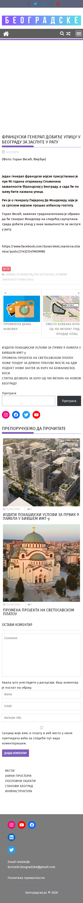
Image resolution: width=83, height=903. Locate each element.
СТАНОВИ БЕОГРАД (19, 786)
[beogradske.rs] (6, 33)
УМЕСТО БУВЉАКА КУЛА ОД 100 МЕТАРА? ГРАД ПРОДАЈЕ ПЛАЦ (63, 329)
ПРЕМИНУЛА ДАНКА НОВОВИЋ (17, 326)
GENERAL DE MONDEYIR (19, 274)
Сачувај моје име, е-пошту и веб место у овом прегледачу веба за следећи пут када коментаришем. (37, 738)
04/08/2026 (13, 604)
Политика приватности (26, 878)
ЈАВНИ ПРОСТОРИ (18, 776)
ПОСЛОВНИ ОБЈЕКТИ (20, 781)
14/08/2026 (13, 509)
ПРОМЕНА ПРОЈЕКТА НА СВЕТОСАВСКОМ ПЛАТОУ (37, 358)
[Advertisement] (41, 84)
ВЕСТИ (6, 268)
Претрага (9, 393)
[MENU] (79, 34)
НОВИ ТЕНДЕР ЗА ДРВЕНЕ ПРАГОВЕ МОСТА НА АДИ (39, 363)
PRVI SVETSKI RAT (44, 274)
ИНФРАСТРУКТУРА (18, 791)
